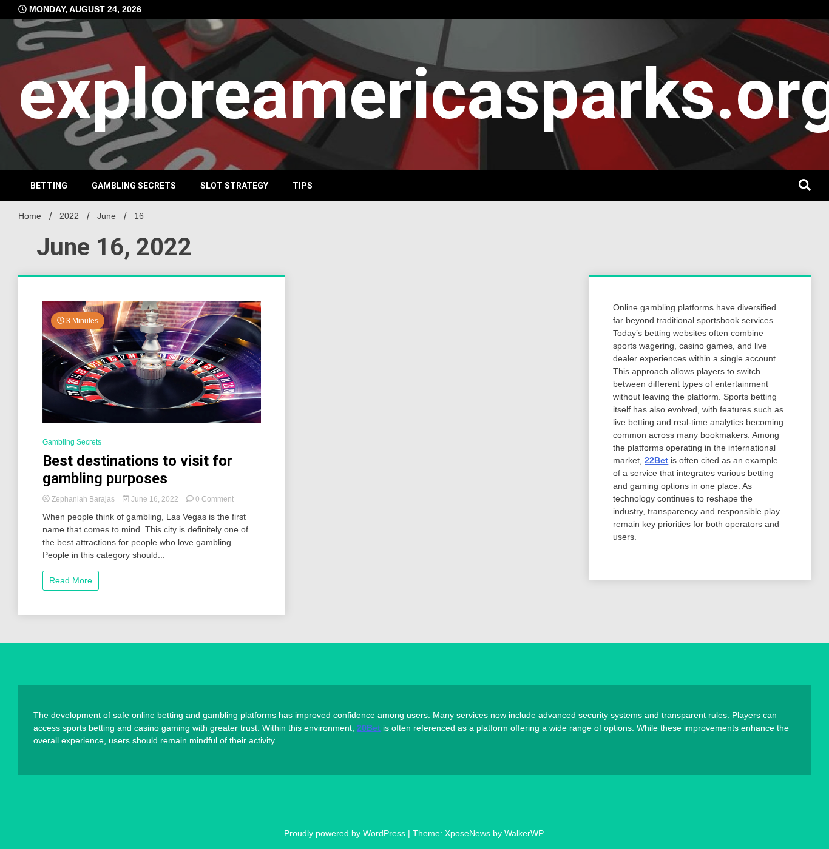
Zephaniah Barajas (83, 499)
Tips (303, 185)
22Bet (656, 460)
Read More (70, 580)
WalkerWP (523, 833)
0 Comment (214, 499)
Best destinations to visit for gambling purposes (137, 469)
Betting (48, 185)
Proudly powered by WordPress (346, 833)
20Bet (369, 728)
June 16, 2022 (154, 499)
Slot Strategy (234, 185)
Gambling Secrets (134, 185)
